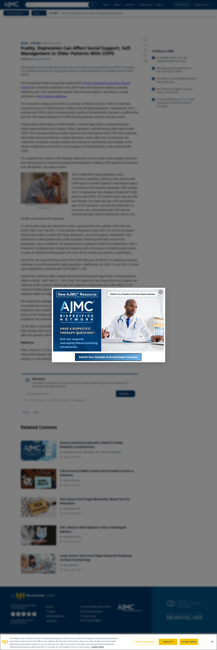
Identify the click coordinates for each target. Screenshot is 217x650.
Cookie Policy (97, 647)
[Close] (212, 641)
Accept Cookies (189, 641)
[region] (108, 642)
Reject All (168, 641)
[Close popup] (161, 292)
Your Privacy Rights (145, 641)
